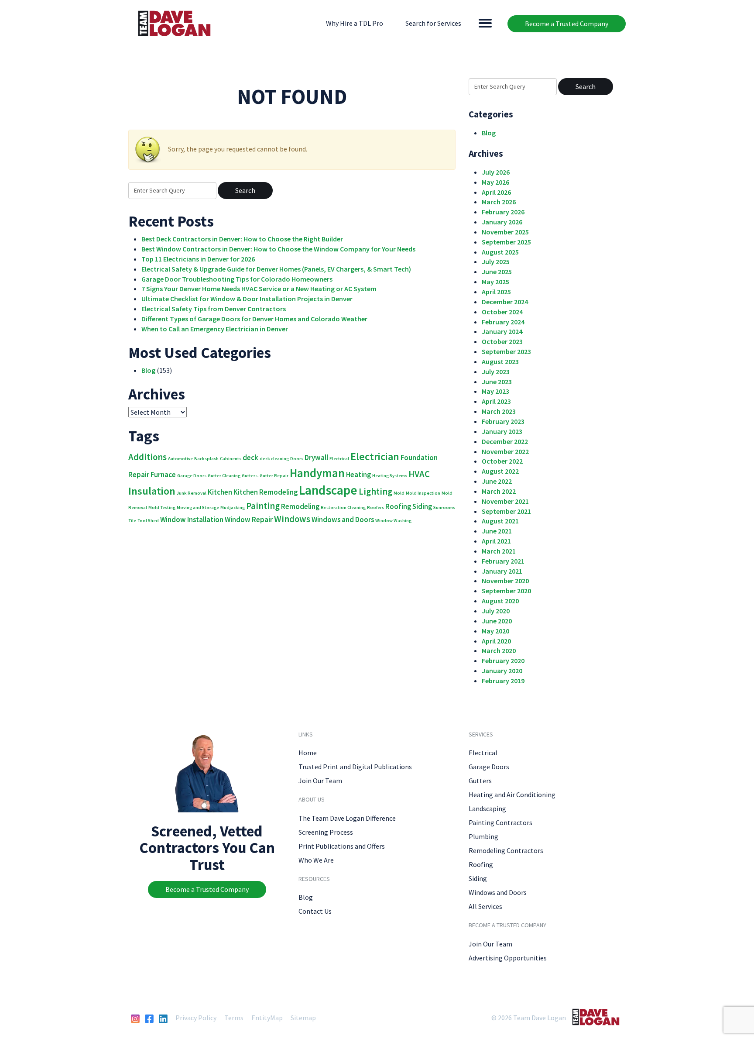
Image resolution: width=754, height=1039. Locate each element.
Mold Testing (161, 507)
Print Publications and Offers (341, 846)
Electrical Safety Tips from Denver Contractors (213, 308)
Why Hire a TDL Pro (354, 23)
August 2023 (500, 361)
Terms (233, 1017)
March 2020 (499, 650)
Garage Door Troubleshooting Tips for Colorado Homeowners (236, 279)
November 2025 (505, 231)
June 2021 (497, 530)
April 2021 (496, 541)
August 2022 (500, 471)
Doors (296, 458)
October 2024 (502, 311)
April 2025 (496, 291)
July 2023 (496, 371)
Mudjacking (232, 507)
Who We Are (316, 860)
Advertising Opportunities (508, 957)
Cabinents (230, 458)
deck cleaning (274, 458)
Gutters (480, 780)
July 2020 (496, 610)
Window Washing (393, 520)
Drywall (316, 457)
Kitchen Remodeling (265, 492)
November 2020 (505, 580)
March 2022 (499, 491)
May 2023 (495, 391)
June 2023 (497, 381)
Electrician (374, 456)
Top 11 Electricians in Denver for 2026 (198, 259)
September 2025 (506, 241)
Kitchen (220, 492)
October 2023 (502, 341)
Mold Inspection (423, 493)
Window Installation (191, 519)
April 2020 (496, 640)
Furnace (163, 474)
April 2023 (496, 401)
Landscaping (487, 808)
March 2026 (499, 201)
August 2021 (500, 520)
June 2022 (497, 481)
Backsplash (206, 458)
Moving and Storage (198, 507)
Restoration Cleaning (343, 507)
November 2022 (505, 451)
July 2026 (496, 172)
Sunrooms (444, 507)
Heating (358, 474)
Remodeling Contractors (506, 850)
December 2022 (505, 441)
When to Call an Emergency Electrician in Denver (214, 328)
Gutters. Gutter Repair (265, 475)
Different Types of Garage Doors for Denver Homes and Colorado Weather (254, 318)
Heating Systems (389, 475)
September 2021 (506, 511)
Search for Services (433, 23)
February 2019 (503, 680)
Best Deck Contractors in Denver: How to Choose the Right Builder (242, 238)
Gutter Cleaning (224, 475)
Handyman (317, 472)
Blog (148, 370)
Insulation (151, 491)
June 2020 (497, 620)
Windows (292, 519)
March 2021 (499, 551)
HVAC (419, 474)
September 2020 (506, 590)
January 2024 (502, 331)
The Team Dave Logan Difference (347, 818)
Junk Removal (191, 493)
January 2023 (502, 431)
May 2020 (495, 630)
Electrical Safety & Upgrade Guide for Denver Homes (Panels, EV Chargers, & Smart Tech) (276, 269)
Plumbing (483, 836)
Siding (422, 506)
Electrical (339, 458)
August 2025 (500, 252)
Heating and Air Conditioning (512, 794)
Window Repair (249, 519)
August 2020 (500, 600)
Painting (263, 506)
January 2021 (502, 571)
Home (307, 752)
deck (250, 457)
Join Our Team (320, 780)
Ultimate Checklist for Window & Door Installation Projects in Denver (247, 298)
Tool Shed (148, 520)
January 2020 (502, 670)
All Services (485, 906)
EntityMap (267, 1017)
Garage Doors (191, 475)
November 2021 (505, 501)
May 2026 (495, 182)
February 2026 (503, 211)
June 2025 (497, 271)
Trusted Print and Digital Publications (355, 766)
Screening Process (325, 832)
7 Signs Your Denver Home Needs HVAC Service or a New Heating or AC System (259, 288)
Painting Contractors (500, 822)
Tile (132, 520)
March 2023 (499, 411)
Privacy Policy (195, 1017)
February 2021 (503, 561)
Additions (147, 457)
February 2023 (503, 421)
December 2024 (505, 301)
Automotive (180, 458)
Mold (399, 493)
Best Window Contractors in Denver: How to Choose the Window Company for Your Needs (278, 248)
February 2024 (503, 321)
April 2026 (496, 192)
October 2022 (502, 461)
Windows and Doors (343, 519)
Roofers (375, 507)
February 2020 (503, 660)
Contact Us (315, 911)
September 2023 (506, 351)
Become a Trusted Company (566, 23)
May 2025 (495, 281)
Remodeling (300, 506)
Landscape (328, 490)
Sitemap (303, 1017)
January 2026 (502, 221)
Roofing (398, 506)
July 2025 (496, 261)
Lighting (375, 491)
